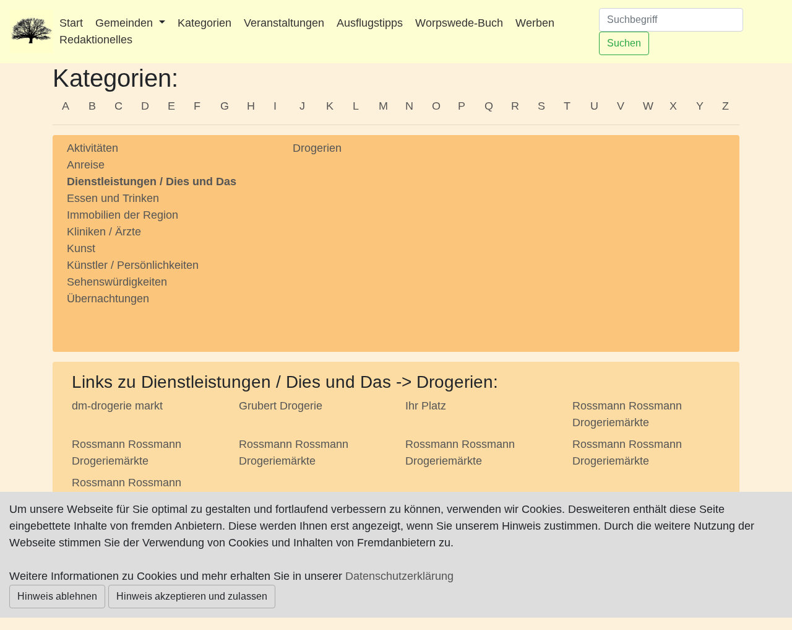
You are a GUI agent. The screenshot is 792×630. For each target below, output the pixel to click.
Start (71, 23)
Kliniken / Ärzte (104, 231)
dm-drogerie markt (117, 406)
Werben (534, 23)
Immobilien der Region (122, 215)
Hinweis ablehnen (57, 596)
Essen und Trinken (113, 198)
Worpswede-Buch (459, 23)
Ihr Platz (425, 406)
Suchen (624, 43)
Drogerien (317, 148)
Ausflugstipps (370, 23)
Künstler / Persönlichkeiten (133, 265)
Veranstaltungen (284, 23)
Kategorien (204, 23)
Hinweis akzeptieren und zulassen (191, 596)
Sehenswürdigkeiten (117, 282)
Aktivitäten (92, 148)
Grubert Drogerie (280, 406)
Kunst (81, 248)
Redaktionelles (95, 39)
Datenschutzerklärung (399, 576)
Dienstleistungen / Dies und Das (151, 181)
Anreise (86, 165)
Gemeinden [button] (125, 23)
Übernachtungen (108, 298)
